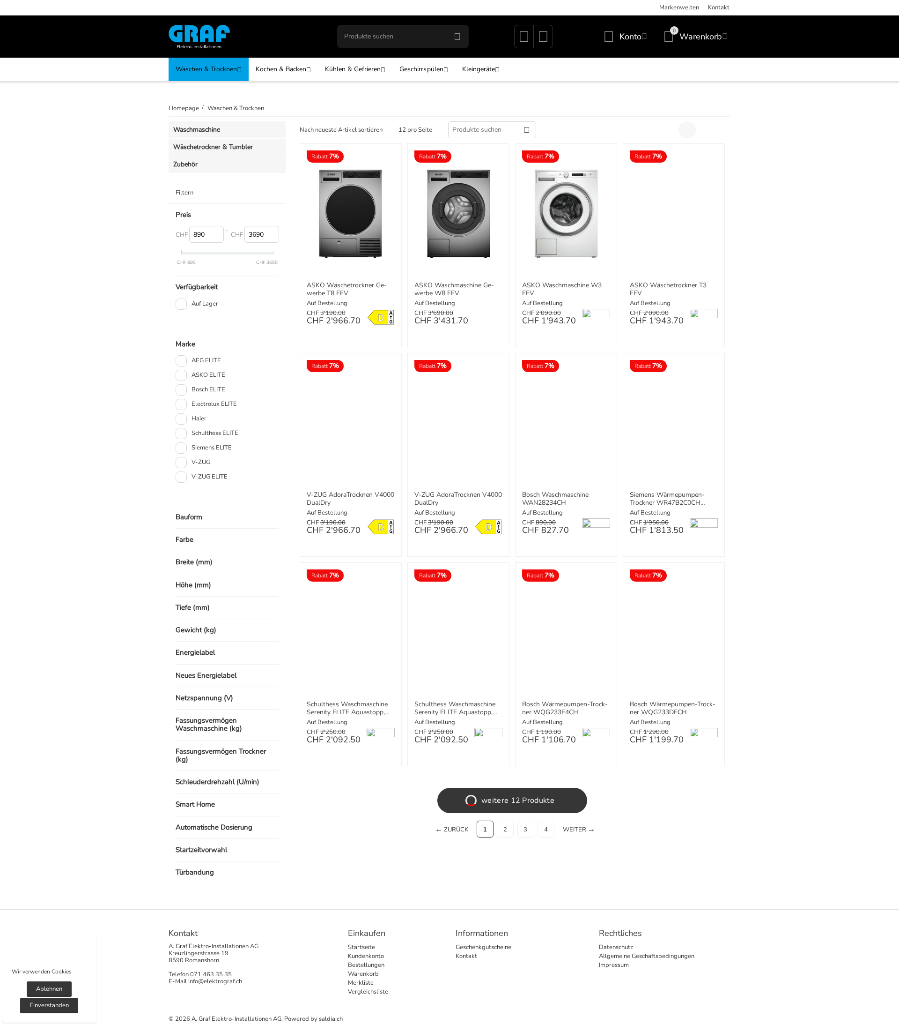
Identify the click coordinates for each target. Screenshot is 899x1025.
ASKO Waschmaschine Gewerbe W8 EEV (454, 290)
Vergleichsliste (368, 992)
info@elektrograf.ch (215, 981)
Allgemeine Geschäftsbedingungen (646, 956)
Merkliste (361, 983)
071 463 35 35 (211, 974)
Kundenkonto (366, 956)
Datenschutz (616, 947)
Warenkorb (363, 974)
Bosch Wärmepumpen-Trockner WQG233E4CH (565, 709)
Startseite (361, 947)
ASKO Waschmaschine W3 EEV (562, 290)
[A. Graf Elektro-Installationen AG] (199, 36)
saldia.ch (331, 1019)
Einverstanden (49, 1005)
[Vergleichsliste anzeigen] (543, 40)
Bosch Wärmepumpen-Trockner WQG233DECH (672, 709)
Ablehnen (49, 989)
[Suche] (457, 36)
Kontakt (719, 7)
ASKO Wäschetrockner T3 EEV (668, 290)
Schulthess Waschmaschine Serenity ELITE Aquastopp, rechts (347, 709)
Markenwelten (679, 7)
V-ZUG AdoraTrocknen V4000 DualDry (350, 499)
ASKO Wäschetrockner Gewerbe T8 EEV (347, 290)
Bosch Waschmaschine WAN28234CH (555, 499)
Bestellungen (366, 965)
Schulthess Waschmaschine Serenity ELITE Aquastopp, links (454, 709)
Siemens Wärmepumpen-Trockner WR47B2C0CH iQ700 (667, 499)
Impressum (614, 965)
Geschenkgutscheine (483, 947)
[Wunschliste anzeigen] (524, 40)
